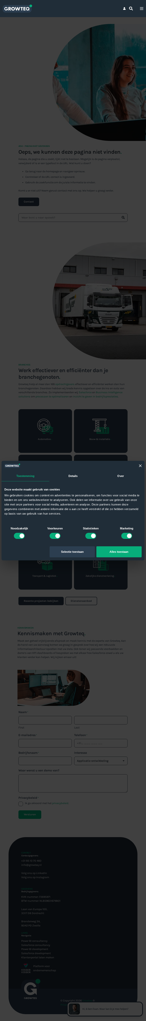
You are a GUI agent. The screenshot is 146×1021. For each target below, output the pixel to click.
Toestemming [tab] (25, 476)
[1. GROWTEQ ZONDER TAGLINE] (17, 9)
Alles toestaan (119, 551)
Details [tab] (73, 476)
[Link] (124, 8)
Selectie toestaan (72, 551)
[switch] (55, 536)
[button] (131, 8)
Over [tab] (120, 476)
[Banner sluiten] (140, 465)
